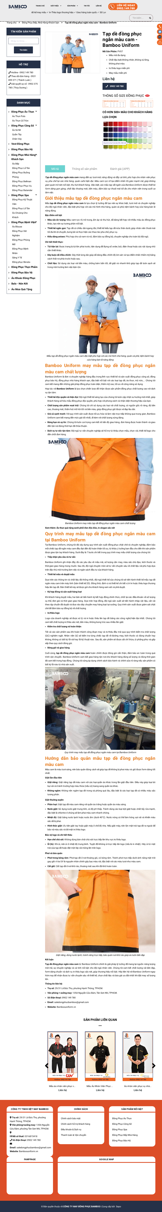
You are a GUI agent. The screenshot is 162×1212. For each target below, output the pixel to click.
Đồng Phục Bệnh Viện (23, 222)
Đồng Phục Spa (20, 195)
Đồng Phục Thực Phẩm (24, 266)
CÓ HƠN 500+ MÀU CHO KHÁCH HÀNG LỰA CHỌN (127, 114)
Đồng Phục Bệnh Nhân (20, 250)
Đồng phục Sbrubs (21, 262)
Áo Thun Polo (18, 116)
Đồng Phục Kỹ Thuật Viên (22, 201)
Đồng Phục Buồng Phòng (21, 174)
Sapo (118, 1206)
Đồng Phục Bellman (21, 181)
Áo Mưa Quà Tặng (21, 289)
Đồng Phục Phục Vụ (22, 186)
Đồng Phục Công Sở (22, 125)
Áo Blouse (17, 226)
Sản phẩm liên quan (100, 1020)
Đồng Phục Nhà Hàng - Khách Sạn (24, 157)
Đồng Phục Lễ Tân (21, 168)
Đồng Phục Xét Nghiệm (19, 233)
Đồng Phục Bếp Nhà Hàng (125, 1135)
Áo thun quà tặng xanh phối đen (72, 528)
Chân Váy (17, 139)
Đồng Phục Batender (22, 190)
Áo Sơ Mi (16, 130)
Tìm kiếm (23, 50)
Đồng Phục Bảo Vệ (21, 272)
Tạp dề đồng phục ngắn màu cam (62, 177)
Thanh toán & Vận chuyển (73, 1135)
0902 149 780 (26, 72)
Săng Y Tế (17, 257)
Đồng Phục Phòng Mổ (21, 242)
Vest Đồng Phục (20, 143)
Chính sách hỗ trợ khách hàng (75, 1124)
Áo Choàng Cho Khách (20, 215)
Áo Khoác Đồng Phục (23, 278)
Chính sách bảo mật (71, 1118)
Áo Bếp (15, 163)
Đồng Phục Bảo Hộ (22, 149)
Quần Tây (17, 134)
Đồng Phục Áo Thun (22, 111)
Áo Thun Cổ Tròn (20, 120)
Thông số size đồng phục (124, 96)
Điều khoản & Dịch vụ (71, 1129)
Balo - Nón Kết (19, 283)
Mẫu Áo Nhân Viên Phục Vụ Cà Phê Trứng (69, 1086)
